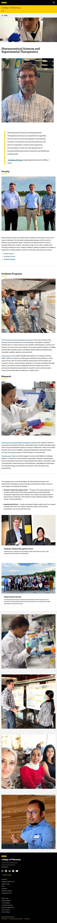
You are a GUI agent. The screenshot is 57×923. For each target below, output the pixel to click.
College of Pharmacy (11, 8)
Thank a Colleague (6, 891)
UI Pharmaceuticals (7, 905)
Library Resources (6, 893)
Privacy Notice (4, 918)
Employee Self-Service (7, 881)
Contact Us (4, 867)
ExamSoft (4, 879)
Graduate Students (9, 259)
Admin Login (7, 875)
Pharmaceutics (6, 356)
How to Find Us (5, 909)
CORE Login (4, 898)
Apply (2, 10)
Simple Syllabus (5, 900)
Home (2, 46)
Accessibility (27, 918)
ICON (3, 886)
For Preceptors (5, 903)
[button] (54, 2)
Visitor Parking (5, 912)
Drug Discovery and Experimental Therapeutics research (19, 442)
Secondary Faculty (9, 256)
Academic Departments (11, 46)
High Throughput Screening (12, 452)
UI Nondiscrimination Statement (15, 918)
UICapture (4, 888)
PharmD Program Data (7, 907)
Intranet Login (5, 884)
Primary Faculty (8, 253)
